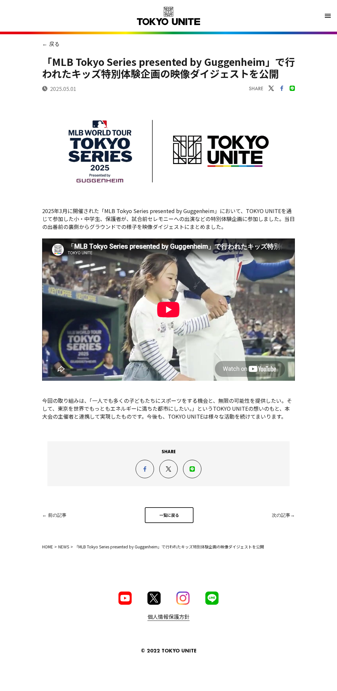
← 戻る (51, 43)
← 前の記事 (54, 515)
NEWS (63, 546)
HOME (47, 546)
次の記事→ (283, 515)
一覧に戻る (169, 515)
